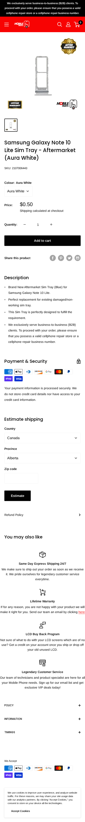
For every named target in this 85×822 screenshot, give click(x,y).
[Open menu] (6, 24)
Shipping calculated (33, 210)
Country (9, 428)
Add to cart (42, 240)
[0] (77, 24)
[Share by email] (78, 258)
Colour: (18, 182)
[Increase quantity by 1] (51, 224)
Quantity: (10, 224)
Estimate (17, 496)
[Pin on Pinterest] (61, 258)
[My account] (68, 24)
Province (10, 448)
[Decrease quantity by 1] (24, 224)
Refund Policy (13, 515)
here (81, 612)
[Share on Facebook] (53, 258)
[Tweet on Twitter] (69, 258)
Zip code (10, 469)
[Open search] (59, 24)
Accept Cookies (20, 811)
